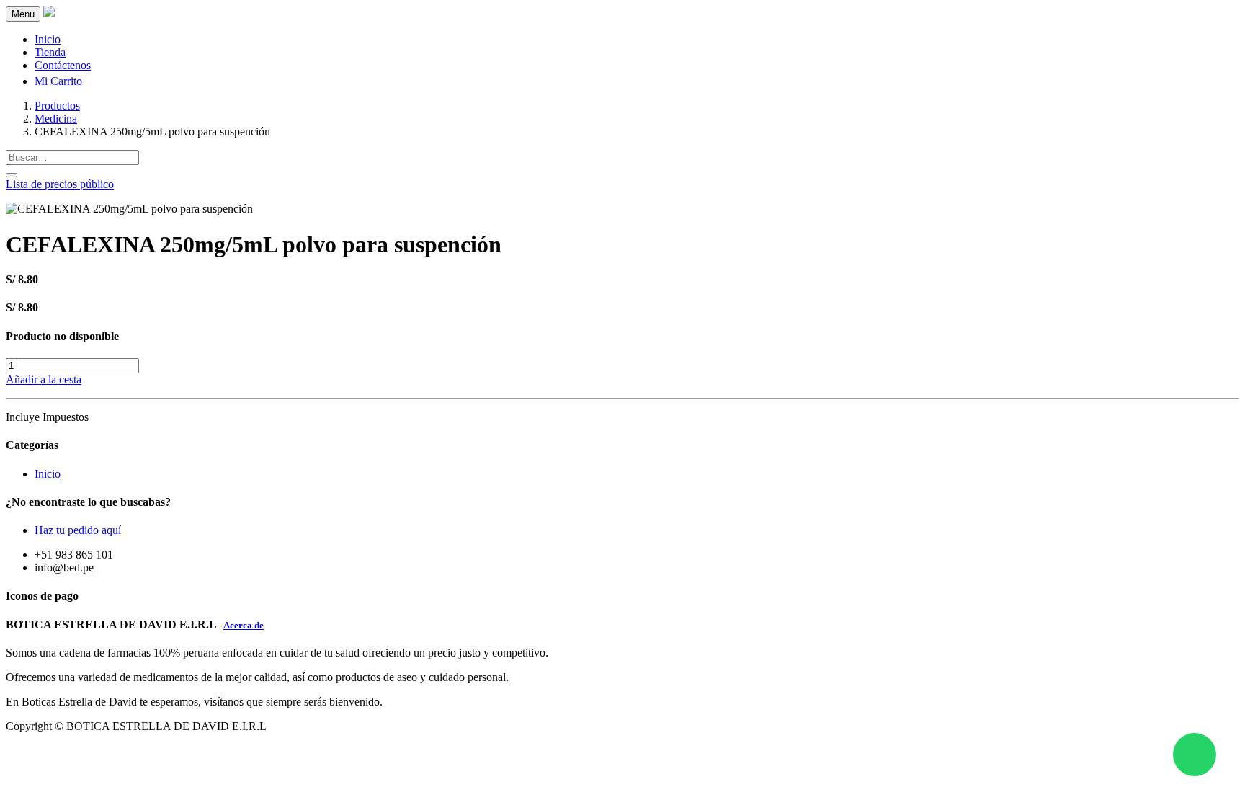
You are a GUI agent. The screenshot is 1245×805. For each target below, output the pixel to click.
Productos (57, 105)
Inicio (48, 474)
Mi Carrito (58, 81)
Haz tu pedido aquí (78, 530)
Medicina (56, 118)
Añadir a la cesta (43, 379)
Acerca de (243, 625)
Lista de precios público (60, 184)
